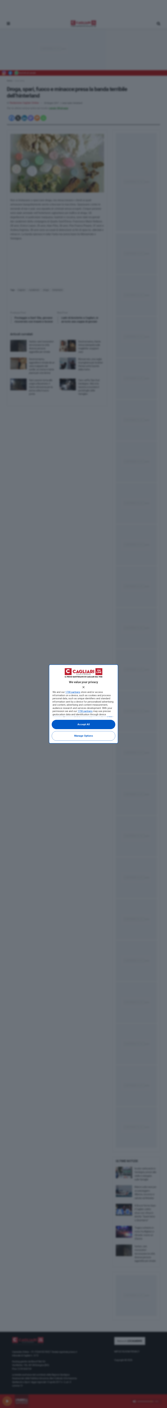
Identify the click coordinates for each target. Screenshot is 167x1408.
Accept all (83, 724)
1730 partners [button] (72, 692)
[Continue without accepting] (83, 687)
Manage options (83, 735)
